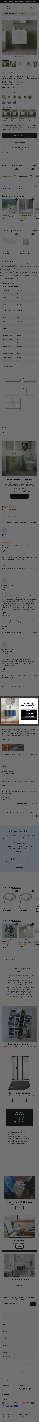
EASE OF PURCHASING (29, 713)
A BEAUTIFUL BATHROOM (29, 716)
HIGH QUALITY (29, 710)
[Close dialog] (37, 699)
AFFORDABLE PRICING (29, 719)
